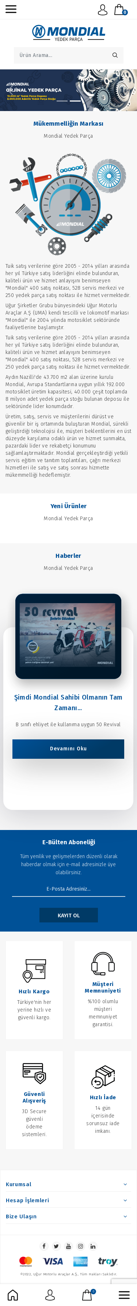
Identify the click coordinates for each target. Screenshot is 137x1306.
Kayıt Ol (69, 915)
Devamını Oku (68, 749)
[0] (86, 1295)
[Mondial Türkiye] (62, 101)
